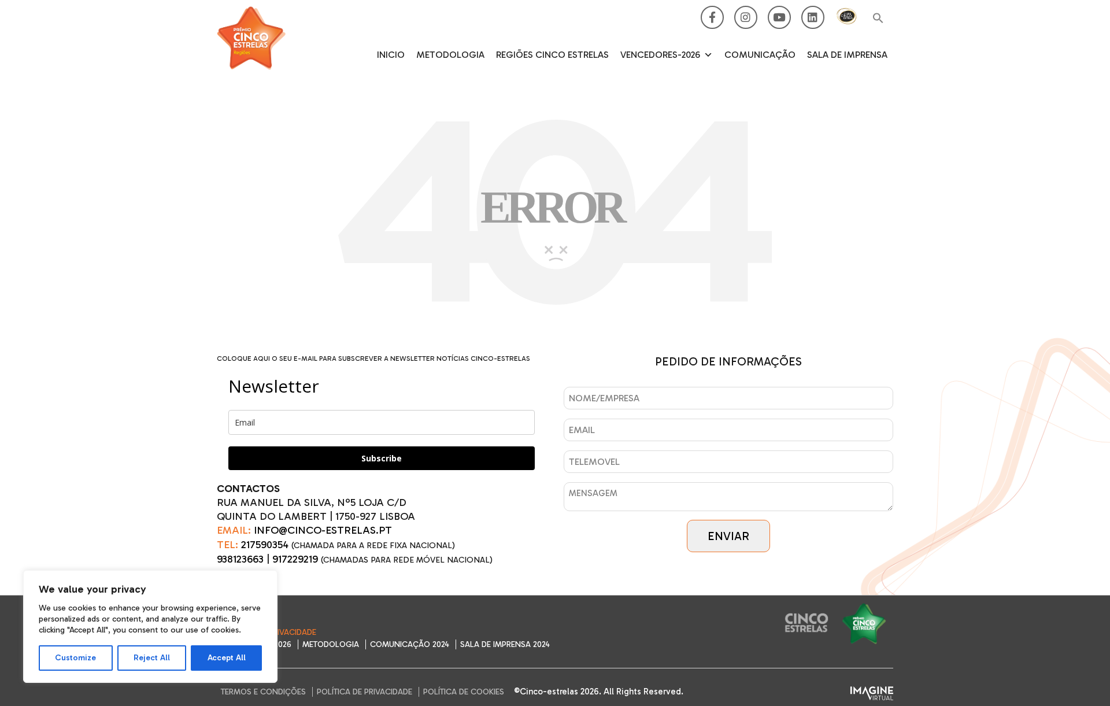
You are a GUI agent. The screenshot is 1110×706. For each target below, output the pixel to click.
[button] (878, 19)
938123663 (240, 559)
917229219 (295, 559)
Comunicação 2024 (409, 644)
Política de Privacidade (364, 692)
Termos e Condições (263, 692)
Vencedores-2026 (660, 54)
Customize (75, 658)
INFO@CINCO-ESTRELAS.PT (323, 530)
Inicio (391, 54)
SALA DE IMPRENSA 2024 (505, 644)
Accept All (227, 658)
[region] (150, 626)
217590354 (264, 544)
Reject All (152, 658)
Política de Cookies (463, 692)
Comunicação (760, 54)
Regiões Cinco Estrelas (552, 54)
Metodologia (450, 54)
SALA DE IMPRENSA (847, 54)
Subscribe (381, 458)
